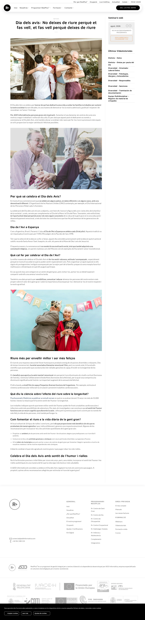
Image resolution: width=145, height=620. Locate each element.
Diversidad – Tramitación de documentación (120, 91)
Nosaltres (24, 8)
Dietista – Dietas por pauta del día (121, 63)
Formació (57, 8)
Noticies (56, 18)
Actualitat (116, 2)
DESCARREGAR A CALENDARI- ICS (121, 38)
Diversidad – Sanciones (117, 86)
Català (124, 2)
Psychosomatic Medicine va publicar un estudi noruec (32, 398)
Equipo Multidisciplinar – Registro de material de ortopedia (118, 98)
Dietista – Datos (115, 58)
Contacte (68, 8)
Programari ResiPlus (40, 8)
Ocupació (93, 2)
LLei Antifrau (104, 2)
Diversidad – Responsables (119, 80)
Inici (15, 8)
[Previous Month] (127, 25)
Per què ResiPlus (80, 2)
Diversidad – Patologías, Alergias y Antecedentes (118, 75)
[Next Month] (130, 25)
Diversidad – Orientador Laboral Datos (118, 69)
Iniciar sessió (136, 2)
